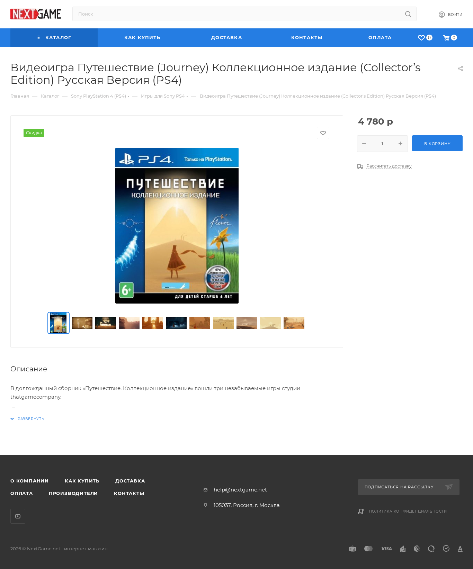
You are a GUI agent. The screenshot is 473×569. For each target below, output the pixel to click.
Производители (73, 493)
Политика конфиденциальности (408, 511)
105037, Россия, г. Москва (247, 505)
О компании (29, 481)
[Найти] (408, 14)
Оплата (21, 493)
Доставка (130, 481)
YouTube (17, 516)
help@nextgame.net (240, 489)
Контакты (129, 493)
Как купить (82, 481)
